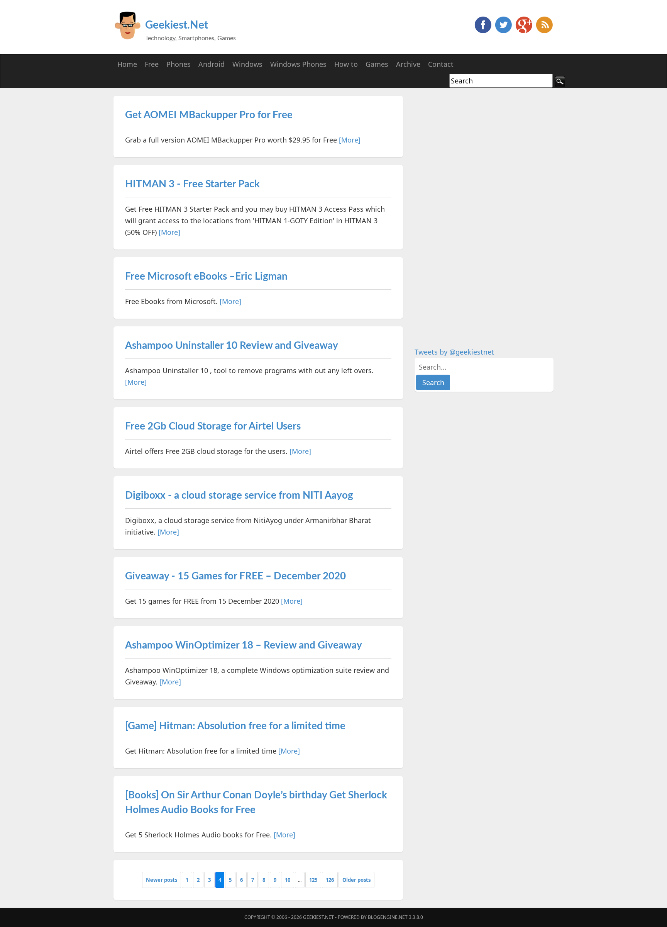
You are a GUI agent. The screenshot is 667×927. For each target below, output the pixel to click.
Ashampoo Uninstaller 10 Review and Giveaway (231, 346)
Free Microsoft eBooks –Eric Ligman (206, 277)
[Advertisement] (472, 212)
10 (287, 879)
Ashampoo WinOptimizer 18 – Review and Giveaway (243, 645)
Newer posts (161, 879)
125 (313, 879)
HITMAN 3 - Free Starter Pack (192, 184)
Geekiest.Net (176, 25)
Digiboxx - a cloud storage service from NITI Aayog (239, 496)
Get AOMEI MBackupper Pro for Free (209, 115)
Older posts (356, 879)
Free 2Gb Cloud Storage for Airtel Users (213, 426)
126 (330, 879)
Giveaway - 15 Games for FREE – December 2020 (235, 576)
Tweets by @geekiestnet (454, 352)
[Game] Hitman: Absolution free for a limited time (235, 726)
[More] (350, 139)
